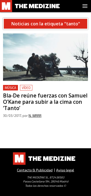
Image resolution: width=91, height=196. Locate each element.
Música (10, 88)
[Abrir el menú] (85, 6)
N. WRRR (35, 116)
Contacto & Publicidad (35, 170)
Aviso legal (65, 170)
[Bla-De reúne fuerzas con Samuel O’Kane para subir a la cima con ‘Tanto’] (45, 57)
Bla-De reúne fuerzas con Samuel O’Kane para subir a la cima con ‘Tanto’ (45, 90)
